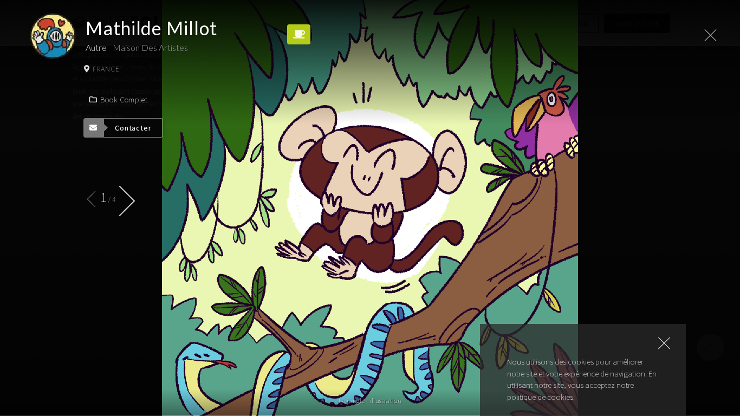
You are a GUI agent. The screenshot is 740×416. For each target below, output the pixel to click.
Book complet (124, 100)
